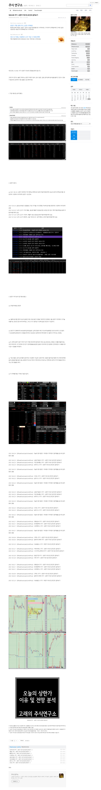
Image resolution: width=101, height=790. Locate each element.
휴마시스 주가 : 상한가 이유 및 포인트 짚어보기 (20, 760)
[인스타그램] (63, 18)
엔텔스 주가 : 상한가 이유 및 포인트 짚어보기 (19, 751)
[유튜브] (61, 18)
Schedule (80, 55)
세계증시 (74, 111)
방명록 (25, 5)
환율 (83, 112)
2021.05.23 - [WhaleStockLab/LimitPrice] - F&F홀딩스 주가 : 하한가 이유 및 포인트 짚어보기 (34, 544)
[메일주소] (59, 18)
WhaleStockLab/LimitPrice (14, 17)
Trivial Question (80, 66)
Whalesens (80, 44)
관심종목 (75, 109)
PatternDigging (80, 57)
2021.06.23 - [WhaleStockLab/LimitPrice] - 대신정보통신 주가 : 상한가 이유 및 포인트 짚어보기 (35, 462)
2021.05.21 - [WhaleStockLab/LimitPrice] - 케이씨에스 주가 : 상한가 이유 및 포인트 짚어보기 (35, 549)
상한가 (84, 107)
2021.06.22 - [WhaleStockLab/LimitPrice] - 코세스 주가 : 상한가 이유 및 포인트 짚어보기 (33, 476)
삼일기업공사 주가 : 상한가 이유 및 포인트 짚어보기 (21, 757)
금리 (74, 107)
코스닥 (84, 111)
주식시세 (80, 112)
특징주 (85, 109)
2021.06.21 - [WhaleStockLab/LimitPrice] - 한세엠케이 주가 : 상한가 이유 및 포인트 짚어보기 (35, 524)
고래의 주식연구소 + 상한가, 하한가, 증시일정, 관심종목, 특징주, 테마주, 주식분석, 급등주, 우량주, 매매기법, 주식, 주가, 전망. (34, 777)
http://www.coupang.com (16, 23)
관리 (86, 10)
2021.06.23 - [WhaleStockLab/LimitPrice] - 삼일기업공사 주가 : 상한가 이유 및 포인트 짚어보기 (35, 460)
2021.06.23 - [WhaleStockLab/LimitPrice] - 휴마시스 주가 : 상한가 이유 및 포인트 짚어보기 (34, 465)
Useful (30, 10)
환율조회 (86, 112)
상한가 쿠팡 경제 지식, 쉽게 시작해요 (21, 25)
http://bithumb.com (15, 34)
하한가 (84, 114)
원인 (87, 114)
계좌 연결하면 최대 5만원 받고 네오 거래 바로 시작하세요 (25, 39)
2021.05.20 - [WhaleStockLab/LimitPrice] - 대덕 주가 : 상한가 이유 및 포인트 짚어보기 (33, 558)
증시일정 (79, 114)
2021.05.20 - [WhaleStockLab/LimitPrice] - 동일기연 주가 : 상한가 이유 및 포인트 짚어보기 (34, 555)
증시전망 (81, 107)
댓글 (9, 767)
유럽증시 (74, 112)
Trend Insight (38, 10)
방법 (82, 114)
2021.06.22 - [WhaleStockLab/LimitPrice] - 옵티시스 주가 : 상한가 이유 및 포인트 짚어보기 (34, 478)
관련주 (81, 111)
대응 (75, 116)
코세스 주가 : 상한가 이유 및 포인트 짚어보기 (19, 762)
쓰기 (90, 10)
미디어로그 (31, 5)
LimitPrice (19, 747)
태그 (81, 10)
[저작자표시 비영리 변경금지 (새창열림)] (27, 740)
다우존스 (77, 107)
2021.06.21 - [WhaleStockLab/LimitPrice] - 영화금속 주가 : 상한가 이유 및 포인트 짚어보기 (34, 521)
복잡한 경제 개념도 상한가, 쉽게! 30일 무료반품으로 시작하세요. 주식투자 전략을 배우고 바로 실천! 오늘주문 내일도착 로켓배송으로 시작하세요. (37, 28)
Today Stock (80, 48)
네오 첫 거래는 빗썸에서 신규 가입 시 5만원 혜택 (25, 37)
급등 (77, 112)
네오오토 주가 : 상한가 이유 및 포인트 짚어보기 (23, 15)
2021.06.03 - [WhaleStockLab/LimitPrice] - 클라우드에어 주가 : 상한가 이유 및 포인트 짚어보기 (35, 539)
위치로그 (38, 5)
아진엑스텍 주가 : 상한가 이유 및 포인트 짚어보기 (20, 749)
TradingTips (80, 53)
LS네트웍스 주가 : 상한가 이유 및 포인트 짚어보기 (20, 755)
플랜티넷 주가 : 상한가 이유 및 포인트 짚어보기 (20, 753)
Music (80, 64)
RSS (77, 10)
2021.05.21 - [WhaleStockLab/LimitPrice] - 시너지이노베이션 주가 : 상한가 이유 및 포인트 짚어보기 (36, 551)
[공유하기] (15, 740)
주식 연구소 (15, 5)
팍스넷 (87, 107)
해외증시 (78, 111)
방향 (76, 114)
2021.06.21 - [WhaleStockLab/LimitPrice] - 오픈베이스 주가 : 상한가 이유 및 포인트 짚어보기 (35, 526)
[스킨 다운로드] (65, 18)
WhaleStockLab (17, 10)
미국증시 (82, 109)
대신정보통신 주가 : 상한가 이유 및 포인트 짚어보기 (21, 759)
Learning (80, 59)
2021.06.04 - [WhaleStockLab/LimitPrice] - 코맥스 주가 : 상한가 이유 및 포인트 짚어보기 (33, 537)
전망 (72, 107)
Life (25, 10)
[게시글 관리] (17, 740)
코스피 (78, 109)
